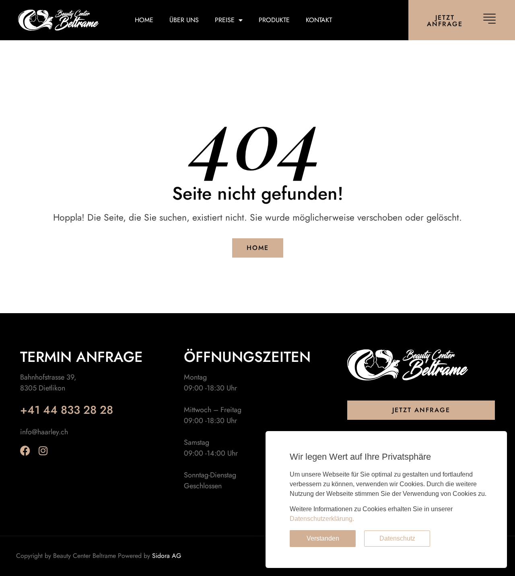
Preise (225, 20)
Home (144, 20)
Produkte (274, 20)
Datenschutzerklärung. (322, 518)
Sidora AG (166, 555)
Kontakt (319, 20)
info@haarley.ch (44, 432)
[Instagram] (43, 451)
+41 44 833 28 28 (66, 410)
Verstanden (323, 538)
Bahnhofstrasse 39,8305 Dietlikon (48, 382)
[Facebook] (25, 451)
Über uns (184, 20)
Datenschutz (397, 538)
